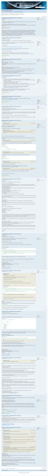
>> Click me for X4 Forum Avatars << (6, 413)
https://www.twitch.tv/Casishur (6, 268)
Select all (5, 144)
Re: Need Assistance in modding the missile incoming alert (11, 37)
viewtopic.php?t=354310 (30, 53)
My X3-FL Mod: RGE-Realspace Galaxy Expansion (8, 423)
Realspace (5, 446)
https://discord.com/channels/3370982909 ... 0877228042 (9, 99)
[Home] (24, 5)
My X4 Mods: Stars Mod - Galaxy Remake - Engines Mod (8, 424)
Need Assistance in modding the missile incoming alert (12, 14)
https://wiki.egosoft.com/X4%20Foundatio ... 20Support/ (14, 46)
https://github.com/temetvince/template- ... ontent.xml (11, 87)
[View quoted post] (9, 123)
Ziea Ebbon (5, 123)
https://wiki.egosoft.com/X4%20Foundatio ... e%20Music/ (9, 49)
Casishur (5, 273)
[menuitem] (3, 10)
